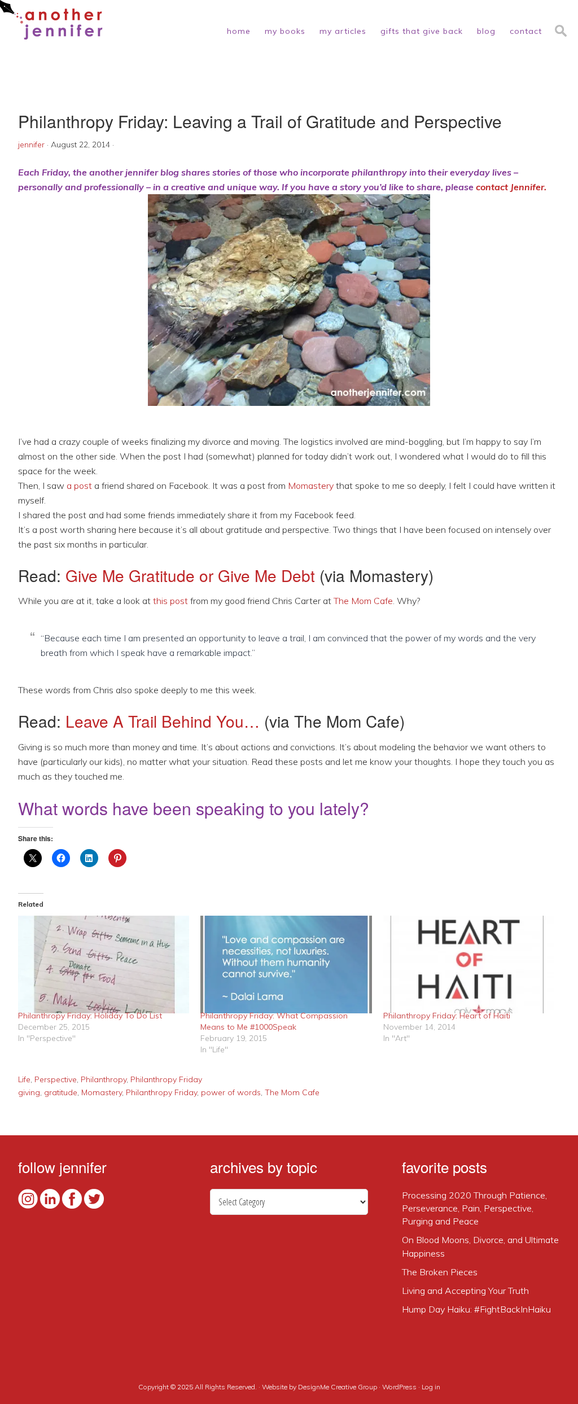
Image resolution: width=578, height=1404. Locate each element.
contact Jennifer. (511, 187)
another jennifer (51, 20)
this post (170, 600)
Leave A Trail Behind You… (162, 721)
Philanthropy (103, 1079)
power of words (231, 1092)
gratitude (60, 1092)
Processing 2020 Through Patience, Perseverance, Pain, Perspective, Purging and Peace (474, 1208)
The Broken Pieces (440, 1272)
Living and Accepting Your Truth (465, 1290)
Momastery (311, 485)
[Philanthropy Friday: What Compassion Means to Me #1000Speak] (285, 964)
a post (79, 485)
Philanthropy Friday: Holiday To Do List (90, 1016)
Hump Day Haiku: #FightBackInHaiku (476, 1309)
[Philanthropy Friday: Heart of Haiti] (468, 964)
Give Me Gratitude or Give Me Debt (190, 575)
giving (29, 1092)
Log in (431, 1387)
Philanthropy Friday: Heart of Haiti (446, 1016)
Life (24, 1079)
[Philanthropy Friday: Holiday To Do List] (103, 964)
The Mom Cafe (363, 600)
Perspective (55, 1079)
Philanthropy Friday (166, 1079)
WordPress (399, 1387)
